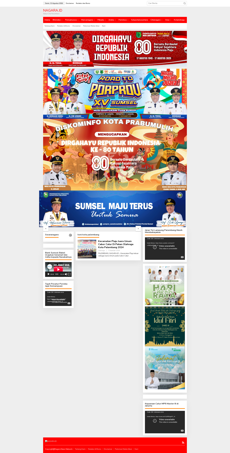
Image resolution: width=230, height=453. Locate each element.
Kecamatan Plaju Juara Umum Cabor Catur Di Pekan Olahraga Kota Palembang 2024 (115, 244)
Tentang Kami (80, 449)
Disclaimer (108, 449)
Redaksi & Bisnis (94, 449)
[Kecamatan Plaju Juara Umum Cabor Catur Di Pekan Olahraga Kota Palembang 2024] (130, 256)
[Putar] (48, 274)
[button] (184, 3)
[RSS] (183, 442)
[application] (58, 269)
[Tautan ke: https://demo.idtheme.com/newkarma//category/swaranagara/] (70, 235)
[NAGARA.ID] (51, 441)
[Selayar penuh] (69, 274)
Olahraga (101, 251)
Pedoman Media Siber (123, 449)
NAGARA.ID (52, 10)
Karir (136, 449)
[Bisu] (66, 274)
